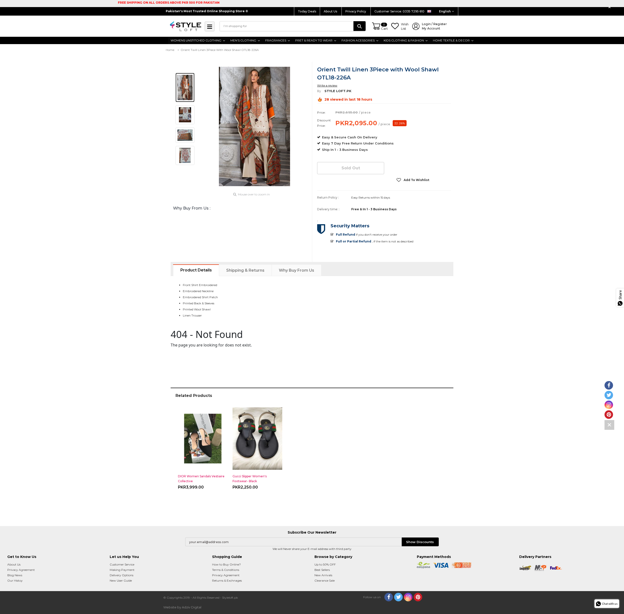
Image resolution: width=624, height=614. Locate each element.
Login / (434, 26)
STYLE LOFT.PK (337, 91)
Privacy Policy (356, 11)
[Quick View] (203, 436)
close (610, 7)
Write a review (327, 85)
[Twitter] (398, 597)
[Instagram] (408, 597)
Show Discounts (420, 542)
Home (170, 50)
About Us (331, 11)
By (319, 91)
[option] (254, 126)
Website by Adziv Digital (182, 607)
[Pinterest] (418, 597)
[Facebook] (388, 597)
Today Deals (307, 11)
